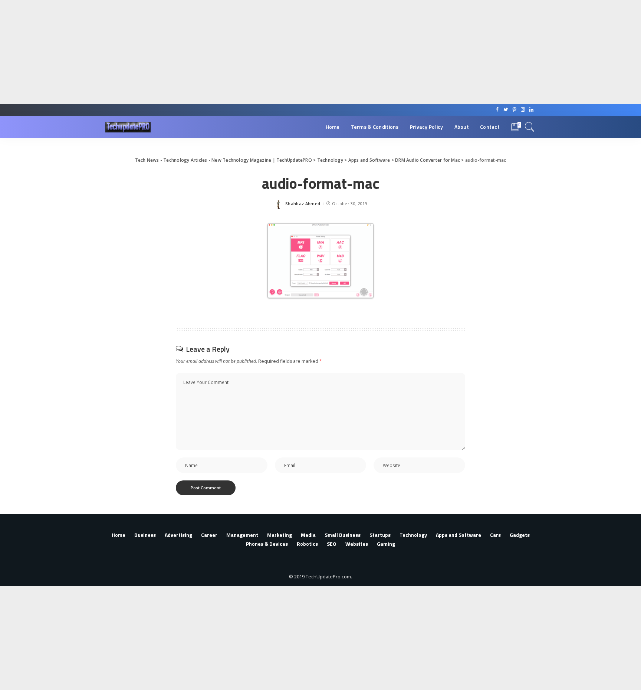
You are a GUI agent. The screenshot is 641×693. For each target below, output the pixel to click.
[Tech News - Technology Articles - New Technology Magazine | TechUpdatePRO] (128, 127)
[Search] (530, 127)
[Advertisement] (222, 52)
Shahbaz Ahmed (302, 203)
